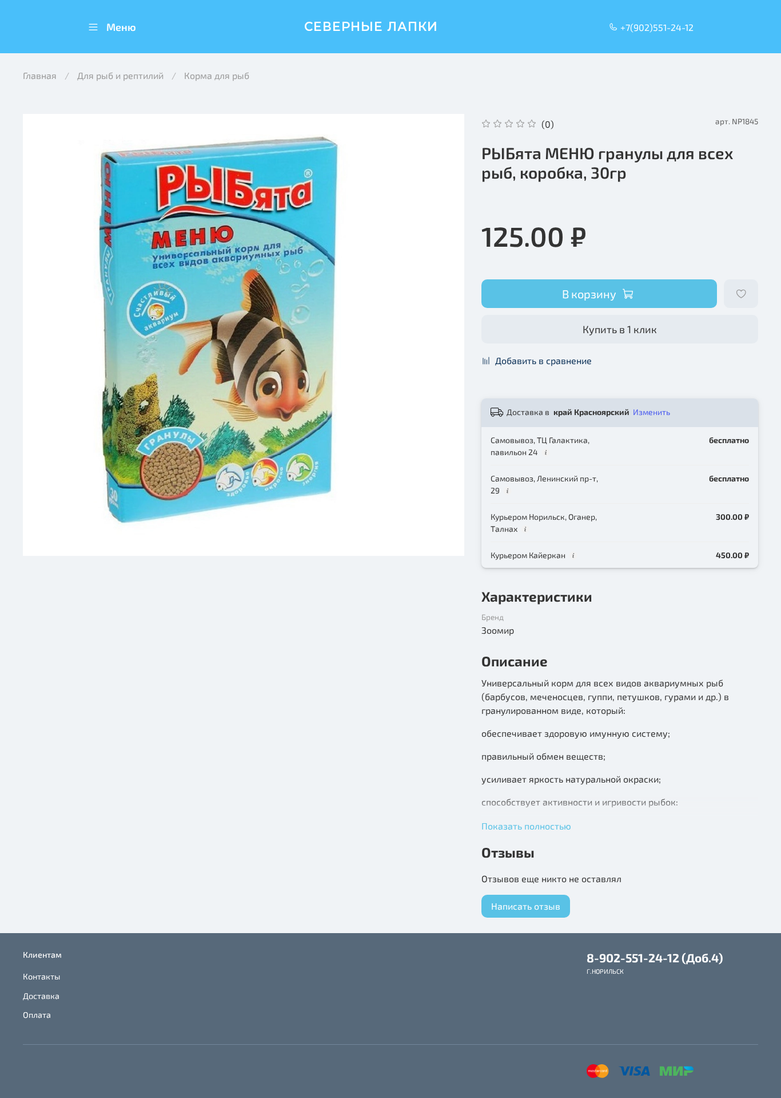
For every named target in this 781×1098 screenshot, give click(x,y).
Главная (40, 75)
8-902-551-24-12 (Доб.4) (655, 957)
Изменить (651, 412)
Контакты (41, 976)
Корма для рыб (216, 75)
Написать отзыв (525, 905)
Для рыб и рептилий (120, 75)
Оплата (37, 1015)
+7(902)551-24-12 (656, 27)
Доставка (41, 996)
